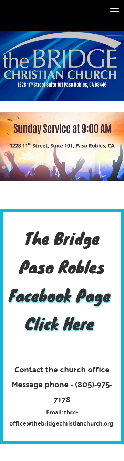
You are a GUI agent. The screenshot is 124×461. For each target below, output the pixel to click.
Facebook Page (62, 295)
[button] (114, 11)
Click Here (62, 323)
